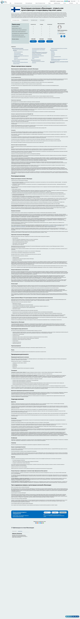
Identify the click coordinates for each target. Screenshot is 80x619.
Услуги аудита (42, 20)
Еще (77, 3)
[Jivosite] (66, 616)
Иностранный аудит (29, 3)
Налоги (65, 3)
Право (49, 3)
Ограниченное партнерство (18, 54)
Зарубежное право (57, 3)
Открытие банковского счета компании (38, 49)
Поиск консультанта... (63, 30)
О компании (58, 1)
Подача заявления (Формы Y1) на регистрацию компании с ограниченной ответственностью (39, 53)
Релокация (71, 3)
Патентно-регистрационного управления (51, 225)
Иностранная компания (18, 3)
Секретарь (52, 55)
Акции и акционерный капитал (56, 56)
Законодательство (25, 20)
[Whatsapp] (43, 523)
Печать (33, 58)
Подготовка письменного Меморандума (38, 48)
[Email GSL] (78, 616)
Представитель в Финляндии (36, 54)
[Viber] (41, 523)
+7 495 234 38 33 (62, 33)
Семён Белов (20, 531)
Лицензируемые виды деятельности (38, 55)
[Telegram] (38, 523)
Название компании (16, 63)
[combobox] (52, 512)
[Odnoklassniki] (37, 523)
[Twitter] (40, 523)
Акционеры (53, 52)
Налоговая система (34, 20)
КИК (10, 3)
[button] (69, 616)
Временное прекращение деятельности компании (59, 48)
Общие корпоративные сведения (17, 48)
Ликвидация (34, 62)
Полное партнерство (17, 53)
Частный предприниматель (18, 51)
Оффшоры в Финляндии (17, 533)
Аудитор (52, 57)
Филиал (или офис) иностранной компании (21, 59)
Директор (52, 51)
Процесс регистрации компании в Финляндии (20, 62)
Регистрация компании (15, 20)
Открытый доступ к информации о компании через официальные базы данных (59, 59)
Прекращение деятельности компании (38, 61)
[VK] (36, 523)
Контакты (62, 1)
